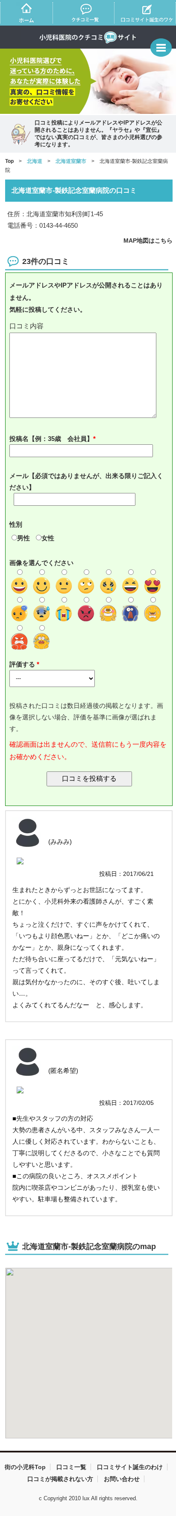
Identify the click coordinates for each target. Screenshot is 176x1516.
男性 (23, 538)
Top (9, 161)
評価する (23, 664)
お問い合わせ (122, 1478)
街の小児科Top (25, 1467)
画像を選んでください (41, 562)
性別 (15, 524)
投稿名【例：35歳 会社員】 (51, 438)
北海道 (34, 161)
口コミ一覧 (71, 1467)
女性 (47, 538)
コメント (89, 326)
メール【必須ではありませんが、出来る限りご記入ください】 (86, 481)
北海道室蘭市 (71, 161)
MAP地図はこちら (148, 240)
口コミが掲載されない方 (60, 1478)
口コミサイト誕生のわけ (130, 1467)
